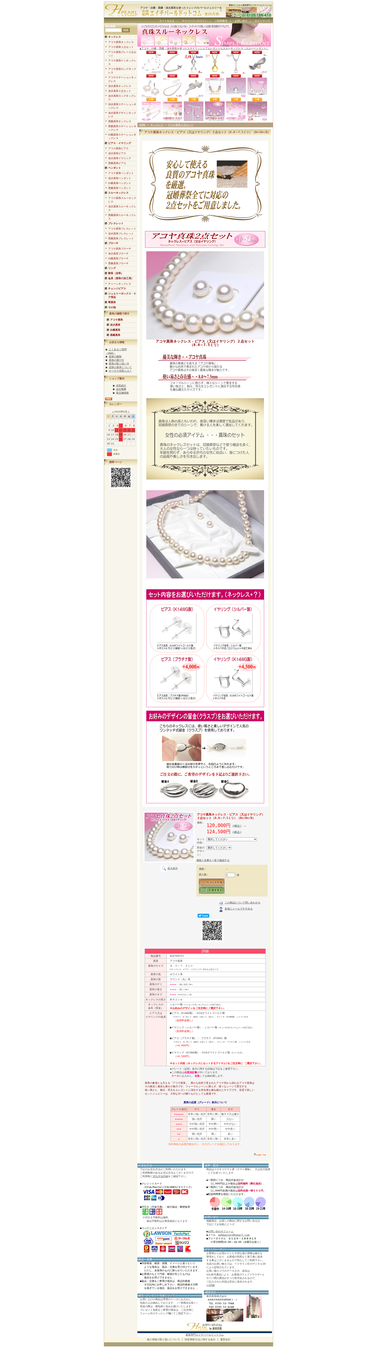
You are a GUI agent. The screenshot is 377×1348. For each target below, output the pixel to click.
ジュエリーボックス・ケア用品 (122, 295)
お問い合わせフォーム (220, 1231)
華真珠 (112, 302)
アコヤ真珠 (116, 319)
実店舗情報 (122, 392)
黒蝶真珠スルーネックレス (122, 217)
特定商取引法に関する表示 (200, 1339)
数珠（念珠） (116, 273)
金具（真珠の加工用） (121, 278)
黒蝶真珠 (115, 334)
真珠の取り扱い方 (119, 363)
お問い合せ (241, 20)
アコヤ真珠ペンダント (121, 173)
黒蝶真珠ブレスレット (121, 238)
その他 (112, 307)
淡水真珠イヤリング (119, 158)
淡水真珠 (115, 324)
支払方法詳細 (160, 1176)
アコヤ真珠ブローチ (119, 248)
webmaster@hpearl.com (234, 1234)
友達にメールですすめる (239, 908)
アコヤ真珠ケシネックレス (122, 62)
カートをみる (167, 20)
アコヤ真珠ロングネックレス (122, 70)
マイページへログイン (194, 20)
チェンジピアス (117, 288)
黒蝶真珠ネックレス (119, 121)
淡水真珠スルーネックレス (122, 208)
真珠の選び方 (116, 360)
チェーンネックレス (119, 283)
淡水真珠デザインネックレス (122, 114)
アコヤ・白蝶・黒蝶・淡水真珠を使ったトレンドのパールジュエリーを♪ (181, 9)
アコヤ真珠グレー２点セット (122, 54)
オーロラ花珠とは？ (120, 370)
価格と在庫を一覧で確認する (213, 860)
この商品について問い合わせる (242, 902)
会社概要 (121, 389)
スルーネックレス (118, 192)
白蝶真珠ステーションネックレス (122, 136)
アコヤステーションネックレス (122, 79)
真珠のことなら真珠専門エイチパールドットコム (250, 5)
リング (112, 268)
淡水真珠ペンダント (119, 178)
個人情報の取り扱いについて (163, 1339)
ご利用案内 (221, 20)
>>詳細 (210, 1285)
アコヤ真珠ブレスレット (122, 228)
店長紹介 (121, 385)
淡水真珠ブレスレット (121, 233)
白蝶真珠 (115, 329)
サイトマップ (262, 20)
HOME (142, 124)
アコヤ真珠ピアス (118, 148)
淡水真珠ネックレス (119, 86)
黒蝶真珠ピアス (117, 163)
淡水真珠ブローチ (118, 253)
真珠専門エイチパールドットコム (205, 1334)
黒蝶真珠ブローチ (118, 263)
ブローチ (113, 243)
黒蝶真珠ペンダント (119, 188)
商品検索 (110, 26)
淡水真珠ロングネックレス (122, 97)
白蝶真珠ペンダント (119, 183)
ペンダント (114, 167)
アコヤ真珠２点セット (121, 47)
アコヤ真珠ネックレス (121, 42)
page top (261, 1155)
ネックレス (114, 36)
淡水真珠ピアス (117, 153)
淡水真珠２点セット (119, 90)
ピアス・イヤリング (119, 143)
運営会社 (225, 1339)
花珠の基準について (120, 367)
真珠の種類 (115, 356)
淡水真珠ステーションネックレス (122, 106)
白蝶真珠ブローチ (118, 258)
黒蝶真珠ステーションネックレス (122, 128)
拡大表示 (172, 868)
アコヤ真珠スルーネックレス (122, 200)
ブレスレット (116, 223)
